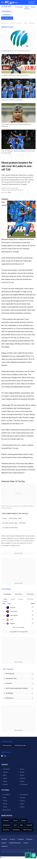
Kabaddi (29, 825)
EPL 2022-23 (24, 794)
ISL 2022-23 (6, 794)
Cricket (12, 536)
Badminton (6, 825)
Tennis (15, 820)
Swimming (16, 830)
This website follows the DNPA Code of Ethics (14, 849)
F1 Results (21, 538)
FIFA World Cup (10, 673)
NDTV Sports (30, 538)
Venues (5, 784)
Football (17, 536)
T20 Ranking (29, 594)
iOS (19, 545)
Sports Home (4, 23)
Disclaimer (29, 839)
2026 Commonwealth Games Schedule (17, 688)
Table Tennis (27, 830)
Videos (5, 778)
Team (5, 599)
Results (22, 772)
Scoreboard (19, 7)
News (27, 7)
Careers (26, 843)
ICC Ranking (23, 784)
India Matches (7, 14)
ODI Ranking (18, 594)
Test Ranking (7, 594)
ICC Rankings (9, 693)
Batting (13, 599)
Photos (33, 7)
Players (22, 781)
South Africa (13, 611)
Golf (15, 825)
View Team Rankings (18, 627)
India (11, 619)
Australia (12, 607)
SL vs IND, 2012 (6, 7)
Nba (21, 825)
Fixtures (5, 772)
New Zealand (14, 615)
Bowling (20, 599)
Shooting (6, 830)
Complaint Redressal (15, 843)
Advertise (4, 839)
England (12, 623)
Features (22, 778)
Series (22, 769)
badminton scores (12, 538)
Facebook (11, 540)
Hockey (23, 820)
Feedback (21, 839)
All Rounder (30, 599)
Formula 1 (6, 820)
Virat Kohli (8, 683)
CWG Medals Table (11, 678)
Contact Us (4, 846)
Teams (5, 781)
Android (13, 545)
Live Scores (6, 769)
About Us (12, 839)
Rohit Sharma (9, 698)
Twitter (26, 540)
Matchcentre (7, 810)
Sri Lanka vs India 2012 (16, 23)
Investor (3, 843)
